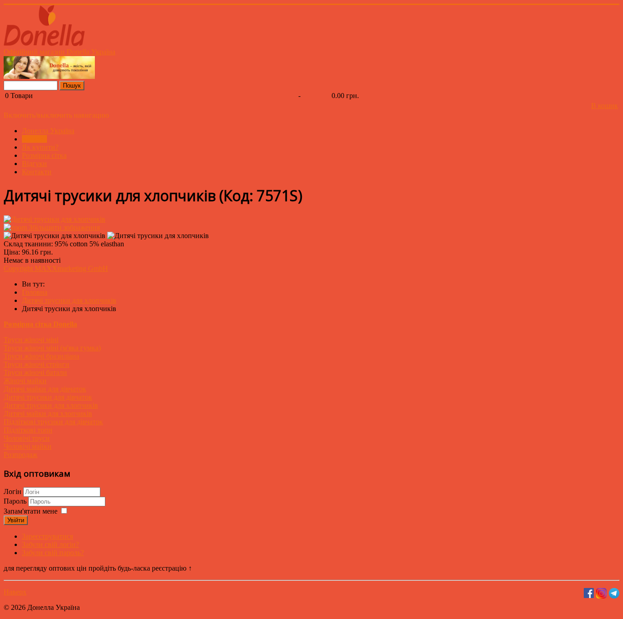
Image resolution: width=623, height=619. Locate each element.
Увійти (15, 520)
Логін (12, 491)
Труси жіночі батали (35, 372)
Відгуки (34, 163)
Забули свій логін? (50, 544)
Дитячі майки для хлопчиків (48, 413)
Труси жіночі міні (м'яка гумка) (52, 348)
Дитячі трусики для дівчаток (48, 397)
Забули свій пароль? (53, 553)
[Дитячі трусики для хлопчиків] (54, 236)
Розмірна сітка (44, 155)
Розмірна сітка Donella (40, 324)
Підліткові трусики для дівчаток (53, 422)
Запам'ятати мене (30, 511)
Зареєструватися (47, 536)
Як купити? (40, 147)
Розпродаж (20, 454)
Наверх (15, 592)
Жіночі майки (25, 381)
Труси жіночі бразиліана (41, 356)
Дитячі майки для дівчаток (45, 389)
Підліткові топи (28, 430)
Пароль (16, 501)
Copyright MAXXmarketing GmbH (56, 268)
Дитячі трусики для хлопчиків (51, 405)
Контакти (37, 172)
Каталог (34, 139)
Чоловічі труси (27, 438)
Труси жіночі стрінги (36, 364)
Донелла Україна (48, 131)
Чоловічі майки (28, 446)
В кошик (604, 105)
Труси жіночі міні (31, 339)
